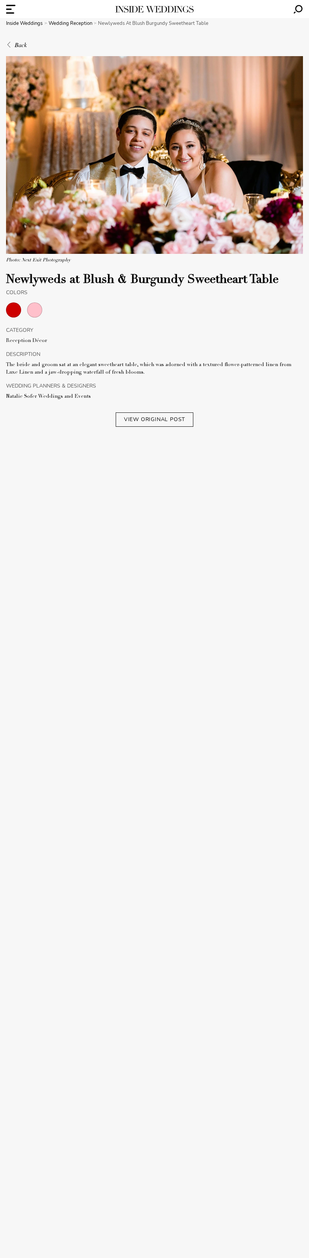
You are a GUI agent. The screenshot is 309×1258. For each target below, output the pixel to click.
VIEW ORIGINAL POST (154, 419)
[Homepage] (154, 9)
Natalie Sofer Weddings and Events (48, 396)
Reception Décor (26, 341)
